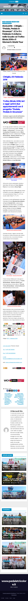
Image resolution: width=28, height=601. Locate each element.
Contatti (2, 598)
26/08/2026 (7, 552)
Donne (4, 21)
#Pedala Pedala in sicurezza (14, 49)
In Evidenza (8, 21)
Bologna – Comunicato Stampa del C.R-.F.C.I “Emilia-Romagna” (11, 494)
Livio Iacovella (6, 346)
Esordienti (19, 491)
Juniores (13, 21)
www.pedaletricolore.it (14, 6)
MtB (4, 531)
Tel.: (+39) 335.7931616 (8, 349)
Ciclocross (9, 491)
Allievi (5, 491)
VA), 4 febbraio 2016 (12, 338)
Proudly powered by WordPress (9, 593)
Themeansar (13, 594)
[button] (23, 13)
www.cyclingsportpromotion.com (14, 362)
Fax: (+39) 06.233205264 (9, 353)
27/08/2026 (7, 522)
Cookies (7, 598)
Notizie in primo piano (7, 23)
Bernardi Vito (11, 45)
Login (14, 598)
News (18, 21)
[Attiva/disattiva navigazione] (26, 13)
